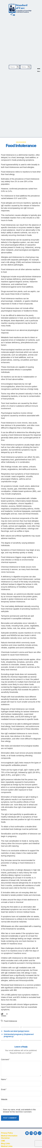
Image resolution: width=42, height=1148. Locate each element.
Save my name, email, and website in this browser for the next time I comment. (19, 1110)
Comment (5, 1059)
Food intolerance (10, 1021)
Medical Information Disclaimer (9, 1136)
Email (4, 1089)
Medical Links (6, 1146)
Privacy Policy (7, 1133)
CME (3, 1140)
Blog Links (5, 1143)
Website (4, 1099)
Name (4, 1079)
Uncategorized (21, 142)
